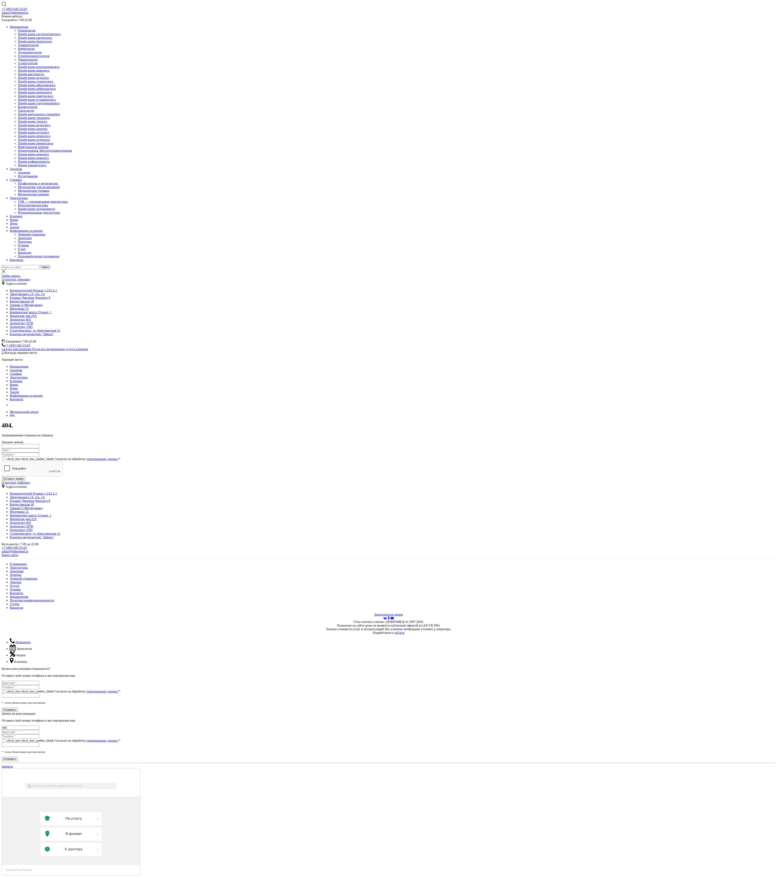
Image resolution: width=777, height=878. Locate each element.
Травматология (28, 45)
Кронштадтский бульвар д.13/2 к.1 (33, 290)
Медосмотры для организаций (39, 187)
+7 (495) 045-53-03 (14, 9)
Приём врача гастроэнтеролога (39, 34)
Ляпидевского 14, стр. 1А (27, 294)
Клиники (16, 216)
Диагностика (19, 198)
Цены (14, 223)
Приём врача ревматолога (35, 143)
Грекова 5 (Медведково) (26, 305)
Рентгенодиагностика (33, 205)
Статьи (14, 604)
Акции (14, 227)
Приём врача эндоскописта (36, 209)
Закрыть (7, 766)
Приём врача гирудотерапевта (38, 103)
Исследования (27, 176)
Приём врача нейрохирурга (37, 88)
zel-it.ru (399, 632)
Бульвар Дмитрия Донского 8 (30, 297)
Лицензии (25, 238)
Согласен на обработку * (63, 459)
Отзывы (23, 245)
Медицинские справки (33, 190)
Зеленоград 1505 (21, 327)
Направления (19, 27)
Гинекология (26, 30)
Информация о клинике (26, 230)
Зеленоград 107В (21, 323)
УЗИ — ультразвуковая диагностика (43, 201)
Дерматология (27, 59)
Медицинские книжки (33, 194)
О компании (18, 564)
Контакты (16, 260)
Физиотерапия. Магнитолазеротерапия (45, 150)
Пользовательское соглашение (38, 256)
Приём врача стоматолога (35, 81)
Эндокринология (29, 52)
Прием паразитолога (32, 165)
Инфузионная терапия (33, 147)
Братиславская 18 (22, 301)
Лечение (15, 575)
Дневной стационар (31, 234)
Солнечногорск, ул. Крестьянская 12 (35, 330)
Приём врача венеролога (35, 92)
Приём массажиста (31, 74)
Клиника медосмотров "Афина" (32, 334)
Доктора (15, 582)
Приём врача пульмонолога (37, 99)
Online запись (11, 276)
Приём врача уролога (32, 121)
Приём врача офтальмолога (36, 85)
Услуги (14, 585)
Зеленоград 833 (20, 319)
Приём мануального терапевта (39, 114)
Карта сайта (10, 555)
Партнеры (25, 241)
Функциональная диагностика (39, 212)
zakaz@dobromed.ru (15, 12)
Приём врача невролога (34, 136)
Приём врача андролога (34, 125)
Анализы (16, 169)
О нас (22, 249)
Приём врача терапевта (34, 118)
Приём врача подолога (33, 132)
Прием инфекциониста (34, 161)
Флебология (26, 48)
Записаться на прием (388, 614)
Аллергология (27, 63)
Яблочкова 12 (19, 308)
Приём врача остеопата (34, 139)
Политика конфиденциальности (32, 600)
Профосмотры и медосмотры (38, 183)
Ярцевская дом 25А (23, 316)
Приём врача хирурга (32, 128)
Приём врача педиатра (33, 78)
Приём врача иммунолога (35, 96)
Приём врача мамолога (33, 70)
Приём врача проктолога (35, 41)
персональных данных (102, 459)
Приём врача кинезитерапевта (38, 67)
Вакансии (24, 252)
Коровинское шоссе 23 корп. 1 (30, 312)
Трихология (26, 110)
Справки (16, 179)
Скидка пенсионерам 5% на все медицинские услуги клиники (45, 349)
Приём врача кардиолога (35, 37)
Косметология (27, 107)
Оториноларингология (33, 56)
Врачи (14, 220)
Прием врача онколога (33, 154)
